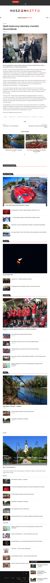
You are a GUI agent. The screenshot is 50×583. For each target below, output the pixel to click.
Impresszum (6, 577)
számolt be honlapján (40, 76)
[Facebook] (23, 573)
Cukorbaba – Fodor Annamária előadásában (21, 548)
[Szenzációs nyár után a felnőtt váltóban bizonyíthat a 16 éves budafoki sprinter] (6, 358)
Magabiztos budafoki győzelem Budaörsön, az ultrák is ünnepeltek (19, 329)
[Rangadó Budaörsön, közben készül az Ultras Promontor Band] (6, 350)
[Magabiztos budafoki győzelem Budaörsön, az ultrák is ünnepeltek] (25, 313)
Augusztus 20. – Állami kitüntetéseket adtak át (21, 279)
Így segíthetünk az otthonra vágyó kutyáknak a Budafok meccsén (25, 210)
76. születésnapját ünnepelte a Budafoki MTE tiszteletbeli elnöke (25, 217)
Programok (19, 579)
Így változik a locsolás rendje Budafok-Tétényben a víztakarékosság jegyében (28, 224)
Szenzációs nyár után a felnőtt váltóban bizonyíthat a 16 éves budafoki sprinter (28, 356)
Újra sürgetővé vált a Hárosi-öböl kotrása (20, 508)
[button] (19, 2)
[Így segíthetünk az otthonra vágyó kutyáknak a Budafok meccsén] (6, 212)
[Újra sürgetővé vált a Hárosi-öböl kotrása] (6, 510)
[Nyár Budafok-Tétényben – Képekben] (13, 141)
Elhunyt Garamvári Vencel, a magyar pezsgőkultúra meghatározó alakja (27, 516)
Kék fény (24, 577)
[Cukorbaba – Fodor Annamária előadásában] (6, 550)
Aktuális (12, 577)
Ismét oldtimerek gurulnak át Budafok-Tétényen (21, 334)
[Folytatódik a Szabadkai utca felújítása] (6, 420)
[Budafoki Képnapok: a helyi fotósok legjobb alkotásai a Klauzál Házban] (6, 543)
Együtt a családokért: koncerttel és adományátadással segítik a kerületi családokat (26, 364)
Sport (25, 579)
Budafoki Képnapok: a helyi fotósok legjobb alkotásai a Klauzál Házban (26, 541)
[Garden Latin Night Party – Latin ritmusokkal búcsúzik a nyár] (6, 535)
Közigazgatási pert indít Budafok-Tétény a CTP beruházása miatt (25, 286)
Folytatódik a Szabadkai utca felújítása (19, 418)
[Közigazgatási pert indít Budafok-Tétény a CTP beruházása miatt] (6, 288)
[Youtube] (25, 3)
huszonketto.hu (27, 581)
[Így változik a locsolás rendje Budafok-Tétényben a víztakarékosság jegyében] (6, 226)
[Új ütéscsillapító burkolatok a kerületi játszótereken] (36, 141)
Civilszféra (18, 577)
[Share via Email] (25, 121)
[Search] (49, 17)
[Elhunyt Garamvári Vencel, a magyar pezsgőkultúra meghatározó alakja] (6, 518)
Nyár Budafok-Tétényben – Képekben (13, 150)
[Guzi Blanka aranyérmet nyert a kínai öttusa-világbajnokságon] (6, 343)
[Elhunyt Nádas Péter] (25, 258)
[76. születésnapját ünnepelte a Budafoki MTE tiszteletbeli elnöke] (6, 219)
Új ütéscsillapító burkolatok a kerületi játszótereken (22, 411)
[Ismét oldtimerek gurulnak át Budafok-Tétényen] (6, 336)
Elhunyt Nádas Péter (8, 274)
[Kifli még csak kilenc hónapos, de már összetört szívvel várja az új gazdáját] (6, 565)
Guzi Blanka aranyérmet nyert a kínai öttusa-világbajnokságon (25, 1)
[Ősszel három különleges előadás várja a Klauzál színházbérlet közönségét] (6, 488)
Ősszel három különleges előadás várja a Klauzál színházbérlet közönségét (27, 486)
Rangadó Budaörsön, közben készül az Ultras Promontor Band (25, 349)
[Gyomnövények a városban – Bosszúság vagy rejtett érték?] (6, 557)
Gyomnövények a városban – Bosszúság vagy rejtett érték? (24, 555)
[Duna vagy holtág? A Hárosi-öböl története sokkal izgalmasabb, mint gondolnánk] (6, 234)
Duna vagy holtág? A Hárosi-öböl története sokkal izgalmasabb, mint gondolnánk (28, 232)
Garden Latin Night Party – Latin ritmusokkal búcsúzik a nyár (24, 533)
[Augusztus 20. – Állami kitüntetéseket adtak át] (6, 280)
